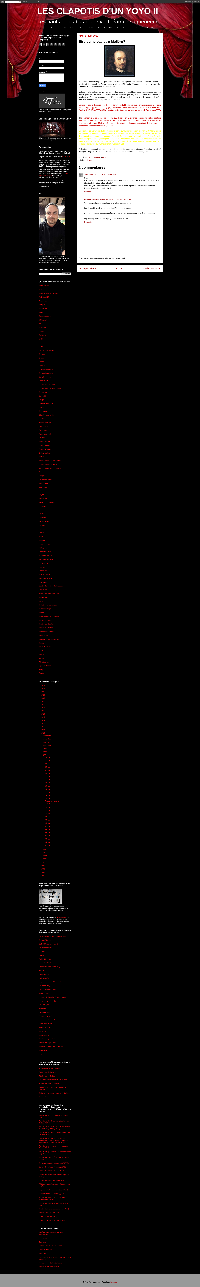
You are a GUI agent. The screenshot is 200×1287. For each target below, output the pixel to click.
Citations (42, 365)
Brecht (41, 331)
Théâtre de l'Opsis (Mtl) (47, 1043)
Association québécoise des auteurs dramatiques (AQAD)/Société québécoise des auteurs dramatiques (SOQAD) (54, 1140)
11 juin (48, 813)
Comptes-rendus (45, 377)
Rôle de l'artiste (44, 574)
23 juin (48, 773)
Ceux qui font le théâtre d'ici (61, 28)
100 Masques (44, 286)
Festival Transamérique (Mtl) (49, 967)
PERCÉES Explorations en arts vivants (53, 1080)
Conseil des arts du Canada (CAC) (51, 1171)
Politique (42, 529)
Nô (40, 510)
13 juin (48, 807)
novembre (47, 739)
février (45, 859)
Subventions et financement (49, 593)
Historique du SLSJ (85, 28)
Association (43, 308)
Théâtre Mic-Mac (45, 620)
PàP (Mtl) (42, 1008)
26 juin (48, 764)
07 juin (48, 826)
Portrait (41, 533)
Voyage (41, 658)
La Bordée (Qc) (44, 974)
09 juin (48, 820)
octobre (46, 742)
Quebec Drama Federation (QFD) (51, 1194)
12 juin (48, 810)
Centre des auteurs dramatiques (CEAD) (54, 1163)
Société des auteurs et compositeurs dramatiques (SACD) (52, 1198)
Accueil (42, 28)
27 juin (48, 760)
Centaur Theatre (45, 940)
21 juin (48, 779)
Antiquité (42, 305)
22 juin (48, 776)
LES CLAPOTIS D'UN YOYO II (97, 11)
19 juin (48, 786)
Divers (89, 160)
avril (45, 852)
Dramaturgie (43, 411)
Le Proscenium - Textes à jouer (50, 1246)
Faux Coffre (43, 426)
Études (41, 673)
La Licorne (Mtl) (44, 978)
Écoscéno (42, 1242)
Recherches (43, 563)
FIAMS (41, 419)
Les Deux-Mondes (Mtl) (47, 989)
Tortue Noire (43, 635)
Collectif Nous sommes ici (48, 944)
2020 (43, 704)
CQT (40, 343)
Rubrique (42, 567)
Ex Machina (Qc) (45, 959)
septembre (47, 745)
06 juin (48, 829)
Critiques (42, 400)
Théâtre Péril (43, 1050)
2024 (43, 692)
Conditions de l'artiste (47, 384)
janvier (46, 862)
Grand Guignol (44, 441)
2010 (43, 733)
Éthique (41, 670)
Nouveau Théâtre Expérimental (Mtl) (52, 997)
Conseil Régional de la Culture (50, 388)
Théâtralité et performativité (49, 616)
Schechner (43, 582)
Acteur (41, 289)
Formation (42, 438)
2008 (43, 869)
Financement (43, 430)
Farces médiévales (46, 422)
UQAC (41, 650)
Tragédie (42, 643)
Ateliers (41, 312)
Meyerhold (43, 487)
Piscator (42, 525)
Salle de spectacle (45, 578)
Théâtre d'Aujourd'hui (47, 1039)
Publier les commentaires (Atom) (125, 277)
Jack (86, 174)
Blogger (113, 1282)
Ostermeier (43, 517)
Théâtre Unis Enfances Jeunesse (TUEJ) (54, 1209)
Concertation (43, 381)
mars (45, 855)
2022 (43, 698)
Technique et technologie (48, 605)
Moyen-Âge (43, 495)
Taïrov (41, 601)
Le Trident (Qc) (44, 986)
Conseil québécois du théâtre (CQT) (52, 1180)
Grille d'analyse (44, 453)
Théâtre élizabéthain (46, 631)
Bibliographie (43, 320)
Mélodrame (43, 498)
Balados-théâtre (45, 316)
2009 (43, 866)
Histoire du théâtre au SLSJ (49, 464)
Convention (43, 392)
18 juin (48, 789)
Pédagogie (43, 548)
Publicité (42, 540)
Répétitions (43, 571)
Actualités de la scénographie (49, 1068)
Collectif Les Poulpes (46, 369)
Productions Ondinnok (47, 1020)
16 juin (48, 795)
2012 (43, 727)
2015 (43, 717)
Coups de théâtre (45, 948)
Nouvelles (42, 506)
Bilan (40, 324)
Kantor (41, 472)
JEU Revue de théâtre (47, 1076)
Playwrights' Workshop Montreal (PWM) (53, 1190)
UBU (40, 1054)
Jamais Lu (42, 970)
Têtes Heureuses (45, 647)
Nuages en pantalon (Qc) (48, 1001)
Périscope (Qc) (44, 1012)
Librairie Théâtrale (45, 1249)
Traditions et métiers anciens (49, 639)
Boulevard (42, 327)
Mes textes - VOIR (105, 28)
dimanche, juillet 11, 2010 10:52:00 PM (115, 200)
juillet (45, 751)
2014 (43, 720)
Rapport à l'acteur (45, 555)
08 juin (48, 823)
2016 (43, 714)
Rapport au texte (45, 552)
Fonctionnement (45, 434)
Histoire (41, 457)
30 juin (48, 757)
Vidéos (41, 654)
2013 (43, 723)
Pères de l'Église (45, 544)
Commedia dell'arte (46, 373)
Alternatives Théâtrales (47, 1072)
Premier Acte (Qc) (45, 1016)
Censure (42, 354)
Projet (41, 536)
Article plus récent (87, 268)
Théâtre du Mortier (46, 628)
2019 (43, 708)
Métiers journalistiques (47, 502)
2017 (43, 711)
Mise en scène (44, 491)
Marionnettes (43, 483)
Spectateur (43, 590)
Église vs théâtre (45, 666)
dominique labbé (91, 200)
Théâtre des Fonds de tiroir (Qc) (51, 1046)
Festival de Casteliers (47, 963)
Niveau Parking (44, 993)
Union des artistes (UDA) (48, 1216)
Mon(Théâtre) (44, 1253)
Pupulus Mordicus (45, 1024)
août (45, 748)
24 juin (48, 770)
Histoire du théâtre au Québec (50, 460)
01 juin (48, 845)
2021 (43, 701)
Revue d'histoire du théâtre (49, 1083)
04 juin (48, 836)
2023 (43, 695)
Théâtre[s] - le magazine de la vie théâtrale (54, 1093)
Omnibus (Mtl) (44, 1005)
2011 (43, 730)
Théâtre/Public (44, 1097)
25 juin (48, 767)
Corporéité (43, 396)
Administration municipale (48, 293)
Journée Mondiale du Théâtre (50, 468)
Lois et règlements (45, 479)
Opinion (42, 514)
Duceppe (42, 951)
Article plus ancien (152, 268)
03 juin (48, 839)
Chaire (41, 358)
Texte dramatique (45, 609)
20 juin (48, 783)
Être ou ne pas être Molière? (52, 802)
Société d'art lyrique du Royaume (51, 586)
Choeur (41, 362)
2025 (43, 689)
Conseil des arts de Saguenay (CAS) (52, 1167)
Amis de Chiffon (44, 297)
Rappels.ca (61, 917)
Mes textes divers (124, 28)
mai (45, 849)
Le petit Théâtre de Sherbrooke (50, 982)
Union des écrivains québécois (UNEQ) (53, 1220)
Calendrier (43, 346)
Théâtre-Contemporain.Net (49, 1267)
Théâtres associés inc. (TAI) (49, 1213)
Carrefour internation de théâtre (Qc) (52, 936)
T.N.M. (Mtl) (43, 1031)
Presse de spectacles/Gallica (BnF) (52, 1263)
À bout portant (44, 662)
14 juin (48, 799)
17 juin (48, 792)
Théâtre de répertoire (47, 624)
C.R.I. (41, 339)
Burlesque (42, 335)
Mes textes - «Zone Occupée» (147, 28)
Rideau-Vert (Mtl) (45, 1027)
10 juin (48, 817)
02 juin (48, 842)
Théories (42, 612)
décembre (47, 736)
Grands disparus (45, 449)
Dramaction (43, 1238)
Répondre (88, 192)
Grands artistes (44, 445)
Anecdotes (43, 301)
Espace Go (43, 955)
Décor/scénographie (46, 415)
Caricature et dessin (46, 350)
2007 (43, 872)
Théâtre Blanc (44, 1035)
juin (44, 755)
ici (63, 157)
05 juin (48, 832)
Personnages (44, 521)
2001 (43, 875)
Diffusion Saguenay (46, 403)
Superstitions (43, 597)
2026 (43, 685)
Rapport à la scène (46, 559)
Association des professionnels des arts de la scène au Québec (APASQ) (54, 1128)
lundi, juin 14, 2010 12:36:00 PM (102, 174)
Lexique (42, 476)
